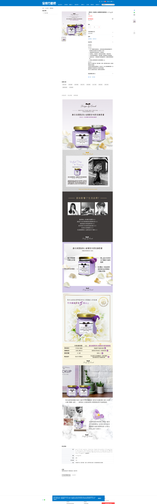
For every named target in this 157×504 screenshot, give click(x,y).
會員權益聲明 (86, 503)
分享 (90, 77)
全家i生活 (94, 38)
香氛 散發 (88, 84)
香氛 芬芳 (82, 84)
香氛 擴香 (70, 84)
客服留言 (85, 501)
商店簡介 (68, 501)
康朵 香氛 (64, 84)
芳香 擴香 (71, 87)
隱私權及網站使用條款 (70, 503)
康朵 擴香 (76, 84)
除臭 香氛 (100, 84)
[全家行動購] (49, 3)
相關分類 (64, 82)
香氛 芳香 (106, 84)
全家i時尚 (90, 38)
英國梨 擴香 (65, 87)
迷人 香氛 (94, 84)
